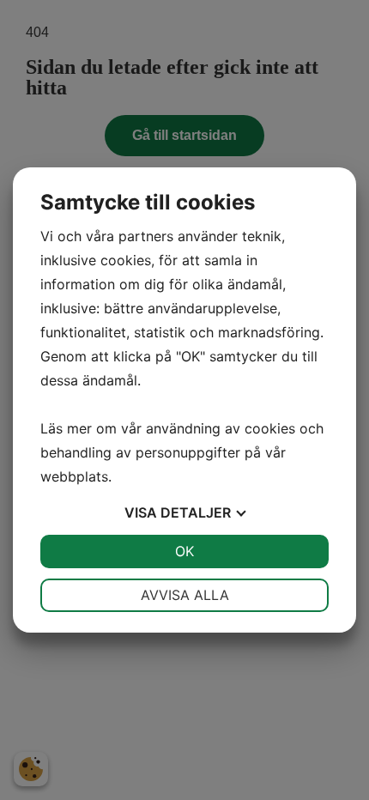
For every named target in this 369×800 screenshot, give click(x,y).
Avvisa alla (185, 594)
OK (184, 551)
